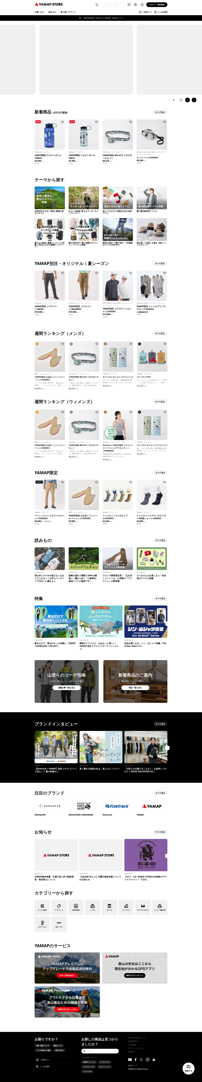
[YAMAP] (152, 806)
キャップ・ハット (104, 1067)
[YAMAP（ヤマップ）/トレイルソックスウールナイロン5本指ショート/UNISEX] (152, 495)
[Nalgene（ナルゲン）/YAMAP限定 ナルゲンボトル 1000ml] (50, 134)
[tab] (171, 99)
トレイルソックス (88, 1067)
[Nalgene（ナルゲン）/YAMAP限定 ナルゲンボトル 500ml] (84, 134)
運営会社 (131, 1052)
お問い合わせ (59, 1050)
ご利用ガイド (147, 12)
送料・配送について (42, 1046)
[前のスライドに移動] (187, 100)
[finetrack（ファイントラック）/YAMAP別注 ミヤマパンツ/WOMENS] (84, 285)
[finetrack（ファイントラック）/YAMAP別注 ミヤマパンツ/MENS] (50, 285)
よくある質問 (162, 12)
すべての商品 (42, 910)
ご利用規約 (132, 1045)
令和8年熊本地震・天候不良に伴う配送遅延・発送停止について (103, 18)
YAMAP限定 (76, 910)
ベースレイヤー (105, 1062)
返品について (58, 1046)
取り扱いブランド (68, 12)
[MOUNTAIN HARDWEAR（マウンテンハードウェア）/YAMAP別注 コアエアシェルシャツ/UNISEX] (118, 285)
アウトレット (59, 910)
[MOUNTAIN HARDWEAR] (84, 806)
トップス (92, 910)
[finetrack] (118, 806)
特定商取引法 (133, 1041)
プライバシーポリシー (136, 1048)
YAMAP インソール (89, 1062)
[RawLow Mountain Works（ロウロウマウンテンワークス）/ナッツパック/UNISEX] (152, 134)
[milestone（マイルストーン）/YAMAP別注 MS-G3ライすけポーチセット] (118, 134)
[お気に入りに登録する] (62, 122)
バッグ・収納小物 (159, 910)
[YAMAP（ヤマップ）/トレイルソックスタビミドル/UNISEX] (118, 495)
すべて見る (160, 472)
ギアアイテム (42, 927)
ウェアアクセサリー (143, 910)
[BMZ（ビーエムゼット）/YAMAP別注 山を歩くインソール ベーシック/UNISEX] (84, 495)
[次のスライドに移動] (194, 100)
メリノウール (87, 1071)
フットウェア (126, 910)
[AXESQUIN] (50, 806)
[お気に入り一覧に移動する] (129, 4)
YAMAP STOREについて (137, 1038)
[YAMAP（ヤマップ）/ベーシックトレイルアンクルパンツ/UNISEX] (50, 495)
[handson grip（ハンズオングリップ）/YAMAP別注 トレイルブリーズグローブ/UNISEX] (152, 285)
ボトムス (109, 910)
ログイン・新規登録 (157, 5)
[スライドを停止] (181, 100)
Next (167, 623)
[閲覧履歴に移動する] (135, 4)
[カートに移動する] (142, 4)
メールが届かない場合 (43, 1050)
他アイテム (59, 927)
